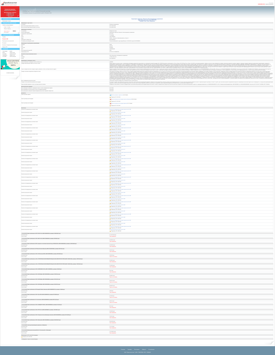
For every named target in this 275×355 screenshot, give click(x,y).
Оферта (144, 349)
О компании (151, 349)
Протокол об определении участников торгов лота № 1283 (120, 189)
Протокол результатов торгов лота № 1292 (117, 223)
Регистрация (6, 32)
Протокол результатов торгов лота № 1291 (117, 118)
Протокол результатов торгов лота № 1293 (117, 124)
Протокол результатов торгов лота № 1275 (117, 167)
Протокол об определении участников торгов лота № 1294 (120, 226)
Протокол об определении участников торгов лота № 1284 (120, 195)
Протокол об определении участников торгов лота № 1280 (120, 140)
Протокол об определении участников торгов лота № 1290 (120, 152)
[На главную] (9, 5)
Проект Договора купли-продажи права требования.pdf (122, 99)
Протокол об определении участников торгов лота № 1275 (120, 164)
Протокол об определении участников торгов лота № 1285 (120, 201)
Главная (123, 349)
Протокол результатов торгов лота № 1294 (117, 229)
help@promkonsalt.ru (10, 10)
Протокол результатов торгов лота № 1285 (117, 204)
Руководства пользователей (8, 40)
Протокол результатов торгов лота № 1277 (117, 149)
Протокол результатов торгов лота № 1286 (117, 137)
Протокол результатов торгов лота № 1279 (117, 186)
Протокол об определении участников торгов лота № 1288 (120, 214)
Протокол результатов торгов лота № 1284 (117, 198)
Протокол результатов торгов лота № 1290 (117, 155)
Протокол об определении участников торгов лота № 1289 (120, 109)
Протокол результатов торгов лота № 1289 (117, 112)
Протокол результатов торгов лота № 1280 (117, 143)
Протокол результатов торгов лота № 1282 (117, 130)
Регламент (4, 42)
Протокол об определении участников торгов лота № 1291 (120, 115)
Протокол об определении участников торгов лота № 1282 (120, 127)
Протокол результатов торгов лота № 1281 (117, 161)
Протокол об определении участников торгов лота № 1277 (120, 146)
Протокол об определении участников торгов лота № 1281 (120, 158)
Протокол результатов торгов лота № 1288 (117, 217)
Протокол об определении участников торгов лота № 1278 (120, 177)
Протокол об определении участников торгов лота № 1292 (120, 220)
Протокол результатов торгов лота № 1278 (117, 180)
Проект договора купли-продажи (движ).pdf (119, 103)
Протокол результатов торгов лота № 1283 (117, 192)
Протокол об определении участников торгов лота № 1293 (120, 121)
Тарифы (4, 36)
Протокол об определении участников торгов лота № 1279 (120, 183)
